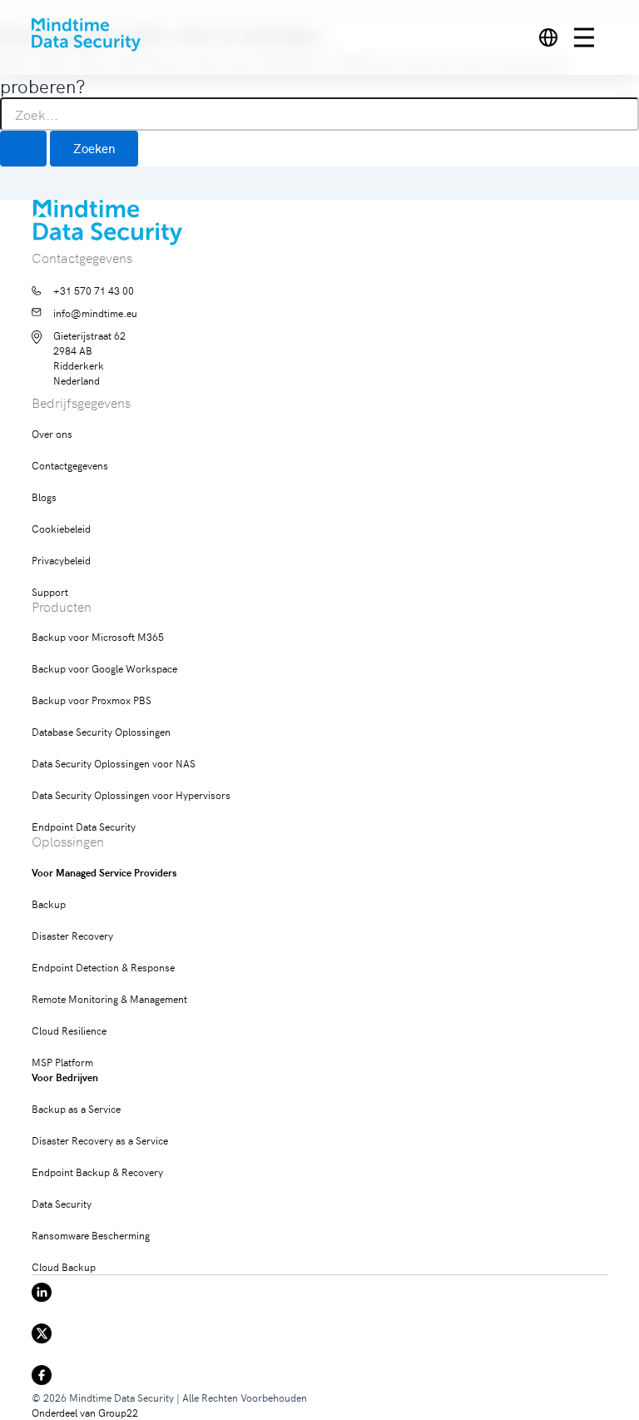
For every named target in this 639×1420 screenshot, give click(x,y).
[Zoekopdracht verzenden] (23, 148)
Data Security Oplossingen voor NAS (114, 763)
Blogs (44, 496)
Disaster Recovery (72, 935)
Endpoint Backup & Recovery (97, 1171)
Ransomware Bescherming (91, 1235)
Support (50, 591)
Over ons (52, 433)
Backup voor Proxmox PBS (91, 700)
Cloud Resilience (69, 1030)
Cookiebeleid (61, 528)
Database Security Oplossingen (101, 731)
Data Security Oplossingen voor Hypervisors (131, 794)
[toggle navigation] (590, 37)
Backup (49, 903)
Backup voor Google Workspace (104, 668)
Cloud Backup (64, 1266)
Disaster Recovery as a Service (100, 1140)
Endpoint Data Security (84, 826)
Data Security (62, 1203)
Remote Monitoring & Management (109, 998)
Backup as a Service (76, 1108)
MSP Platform (62, 1062)
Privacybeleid (61, 560)
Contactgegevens (70, 465)
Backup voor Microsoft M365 (98, 636)
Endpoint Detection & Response (103, 967)
